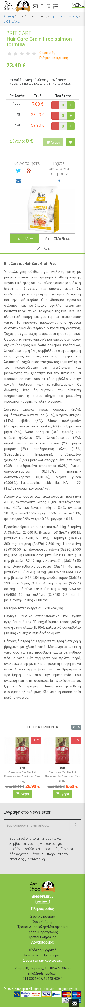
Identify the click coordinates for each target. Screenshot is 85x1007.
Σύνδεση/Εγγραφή (42, 950)
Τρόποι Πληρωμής (42, 937)
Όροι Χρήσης (42, 922)
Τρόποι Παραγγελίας (42, 932)
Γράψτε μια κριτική (53, 58)
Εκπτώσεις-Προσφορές (42, 955)
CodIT (76, 989)
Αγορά (55, 142)
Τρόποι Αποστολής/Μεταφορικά (42, 927)
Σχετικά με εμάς (42, 916)
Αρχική (9, 16)
